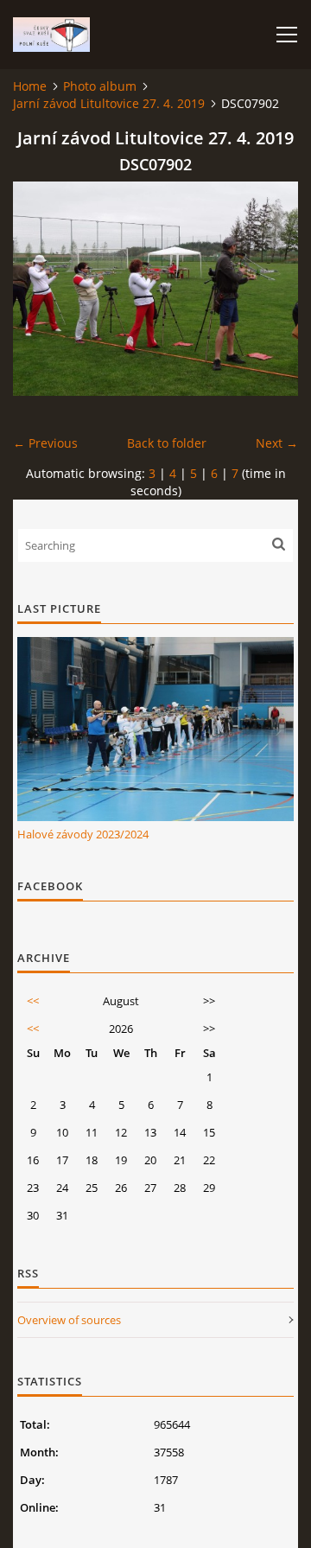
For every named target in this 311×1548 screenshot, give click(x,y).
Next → (277, 443)
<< (33, 1001)
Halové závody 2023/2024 (83, 834)
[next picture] (270, 289)
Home (30, 86)
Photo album (99, 86)
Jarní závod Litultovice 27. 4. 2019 (109, 103)
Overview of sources (69, 1320)
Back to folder (166, 443)
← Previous (45, 443)
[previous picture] (41, 289)
